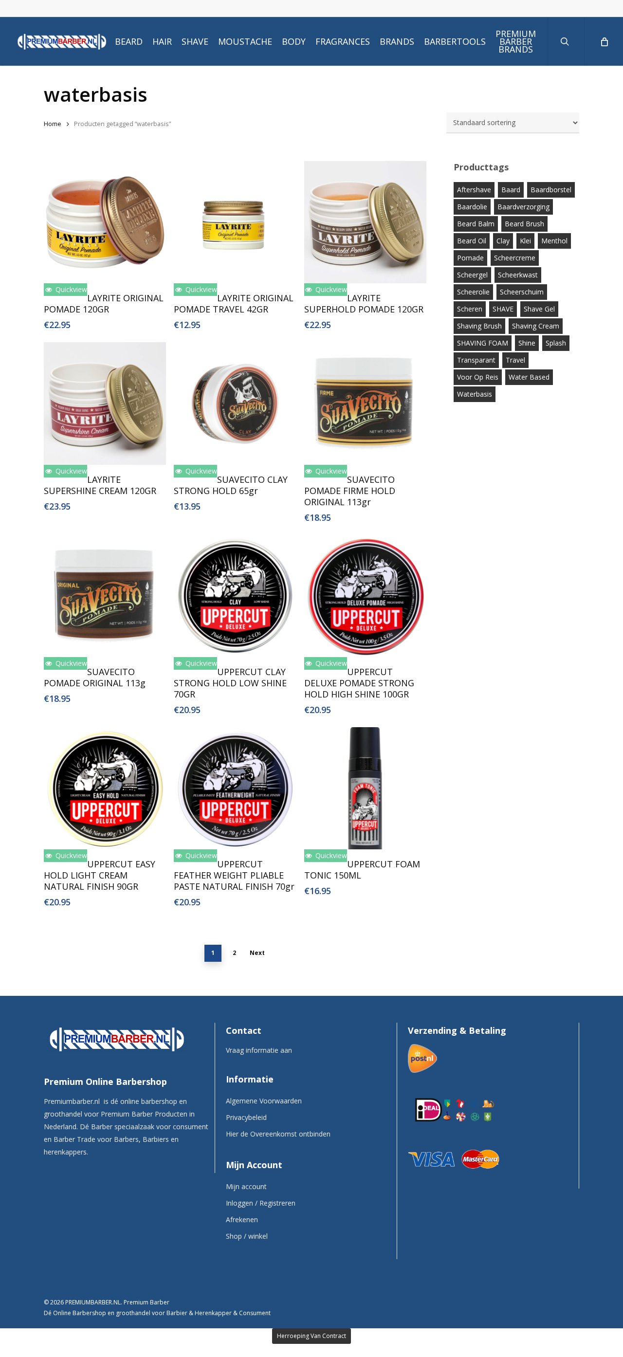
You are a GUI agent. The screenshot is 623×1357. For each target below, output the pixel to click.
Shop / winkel (247, 1236)
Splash (556, 343)
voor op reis (477, 377)
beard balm (476, 223)
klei (525, 240)
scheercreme (514, 257)
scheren (469, 308)
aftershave (474, 189)
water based (529, 377)
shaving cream (535, 325)
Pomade (470, 257)
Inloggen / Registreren (260, 1203)
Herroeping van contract (311, 1336)
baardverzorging (523, 206)
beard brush (524, 223)
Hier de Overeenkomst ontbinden (278, 1133)
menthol (554, 240)
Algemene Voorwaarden (264, 1100)
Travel (515, 360)
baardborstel (551, 189)
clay (503, 240)
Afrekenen (242, 1219)
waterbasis (474, 394)
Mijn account (246, 1186)
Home (52, 123)
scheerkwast (518, 274)
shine (526, 343)
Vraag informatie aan (259, 1050)
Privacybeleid (246, 1117)
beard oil (471, 240)
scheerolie (473, 291)
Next (257, 953)
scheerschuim (522, 291)
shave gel (539, 308)
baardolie (472, 206)
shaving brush (479, 325)
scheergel (472, 274)
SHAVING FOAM (482, 343)
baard (510, 189)
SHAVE (503, 308)
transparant (476, 360)
